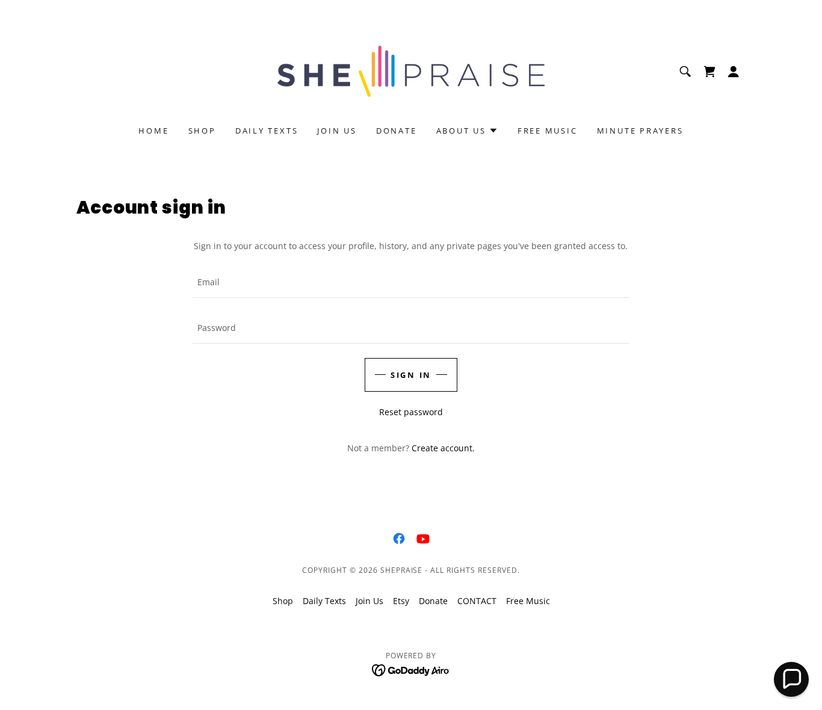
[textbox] (411, 282)
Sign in (411, 374)
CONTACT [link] (476, 601)
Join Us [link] (336, 130)
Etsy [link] (401, 601)
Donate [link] (396, 130)
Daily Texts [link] (266, 130)
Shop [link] (202, 130)
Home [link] (153, 130)
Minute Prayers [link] (640, 130)
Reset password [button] (411, 412)
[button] (709, 72)
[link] (411, 70)
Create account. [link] (443, 448)
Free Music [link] (548, 130)
